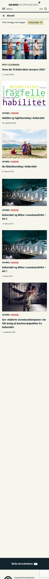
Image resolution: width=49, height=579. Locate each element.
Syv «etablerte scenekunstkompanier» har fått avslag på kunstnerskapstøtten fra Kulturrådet (24, 323)
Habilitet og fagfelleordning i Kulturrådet (23, 118)
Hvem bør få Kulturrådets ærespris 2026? (23, 69)
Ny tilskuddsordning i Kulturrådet (19, 166)
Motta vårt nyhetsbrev (22, 563)
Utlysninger (13, 65)
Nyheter (15, 113)
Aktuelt (10, 15)
